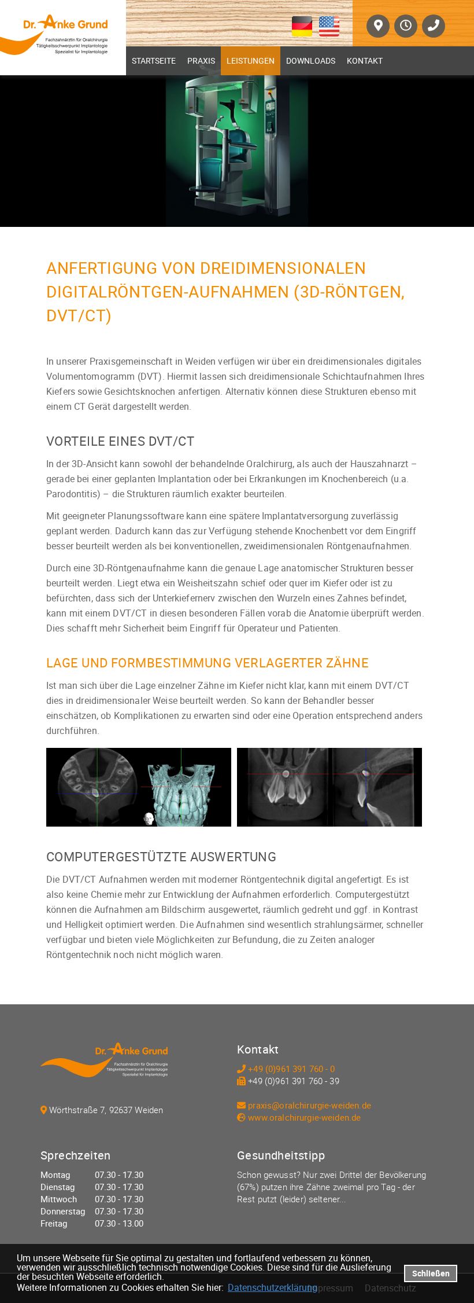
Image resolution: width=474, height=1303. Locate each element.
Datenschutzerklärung (272, 1287)
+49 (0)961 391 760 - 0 (291, 1068)
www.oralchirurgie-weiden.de (304, 1117)
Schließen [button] (431, 1273)
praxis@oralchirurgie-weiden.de (309, 1105)
